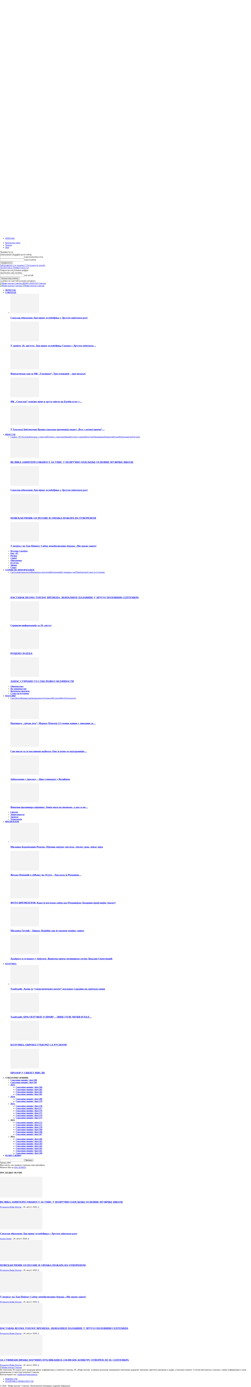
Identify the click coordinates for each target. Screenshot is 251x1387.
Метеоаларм (55, 572)
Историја (56, 698)
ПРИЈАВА (10, 238)
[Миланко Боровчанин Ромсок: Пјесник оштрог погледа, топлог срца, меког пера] (24, 842)
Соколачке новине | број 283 (29, 1089)
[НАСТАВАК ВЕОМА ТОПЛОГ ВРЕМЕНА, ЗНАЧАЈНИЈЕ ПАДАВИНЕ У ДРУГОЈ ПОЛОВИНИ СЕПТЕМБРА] (24, 592)
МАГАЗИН (10, 696)
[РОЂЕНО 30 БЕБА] (24, 648)
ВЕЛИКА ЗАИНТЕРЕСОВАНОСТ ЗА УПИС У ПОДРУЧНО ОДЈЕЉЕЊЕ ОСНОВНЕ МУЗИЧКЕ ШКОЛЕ (71, 462)
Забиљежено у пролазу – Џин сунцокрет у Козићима (40, 779)
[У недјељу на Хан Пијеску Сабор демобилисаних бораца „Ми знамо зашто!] (24, 541)
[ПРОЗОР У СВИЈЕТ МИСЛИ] (24, 1068)
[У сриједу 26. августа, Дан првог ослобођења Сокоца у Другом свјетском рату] (24, 340)
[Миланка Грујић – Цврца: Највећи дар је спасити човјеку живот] (24, 926)
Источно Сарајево (78, 437)
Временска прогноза (40, 572)
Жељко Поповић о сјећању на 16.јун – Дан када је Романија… (45, 874)
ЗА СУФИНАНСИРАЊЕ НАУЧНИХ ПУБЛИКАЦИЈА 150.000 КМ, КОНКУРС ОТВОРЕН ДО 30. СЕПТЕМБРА (64, 1360)
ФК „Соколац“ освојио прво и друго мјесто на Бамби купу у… (46, 401)
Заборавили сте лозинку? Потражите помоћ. (22, 265)
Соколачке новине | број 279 (29, 1101)
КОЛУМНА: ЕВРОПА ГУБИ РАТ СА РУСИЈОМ (38, 1044)
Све (12, 437)
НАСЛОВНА (20, 1167)
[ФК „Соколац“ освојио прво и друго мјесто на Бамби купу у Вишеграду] (24, 396)
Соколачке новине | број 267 (29, 1134)
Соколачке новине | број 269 (29, 1129)
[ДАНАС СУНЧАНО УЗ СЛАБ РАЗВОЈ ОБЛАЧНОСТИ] (24, 676)
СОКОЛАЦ (10, 292)
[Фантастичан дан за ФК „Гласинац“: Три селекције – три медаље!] (24, 368)
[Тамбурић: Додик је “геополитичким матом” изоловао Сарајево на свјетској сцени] (24, 984)
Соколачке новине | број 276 (29, 1111)
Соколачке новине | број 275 (29, 1113)
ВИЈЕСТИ (10, 434)
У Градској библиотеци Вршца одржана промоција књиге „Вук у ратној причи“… (57, 429)
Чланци (8, 245)
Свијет (132, 437)
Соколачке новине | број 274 (29, 1115)
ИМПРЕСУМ (11, 1379)
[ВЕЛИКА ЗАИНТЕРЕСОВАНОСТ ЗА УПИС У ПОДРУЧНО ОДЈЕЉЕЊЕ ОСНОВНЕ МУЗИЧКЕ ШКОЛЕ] (24, 457)
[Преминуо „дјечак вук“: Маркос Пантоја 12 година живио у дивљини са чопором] (24, 718)
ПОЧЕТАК (10, 290)
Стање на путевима (96, 572)
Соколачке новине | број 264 (29, 1144)
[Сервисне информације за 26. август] (24, 620)
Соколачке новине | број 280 (29, 1099)
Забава (67, 437)
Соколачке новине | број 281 (29, 1094)
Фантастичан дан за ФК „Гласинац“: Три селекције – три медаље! (48, 373)
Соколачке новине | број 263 (29, 1146)
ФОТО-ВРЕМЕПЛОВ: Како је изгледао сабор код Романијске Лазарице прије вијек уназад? (63, 902)
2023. (12, 1104)
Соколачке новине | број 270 (29, 1127)
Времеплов (26, 698)
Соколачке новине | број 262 (29, 1148)
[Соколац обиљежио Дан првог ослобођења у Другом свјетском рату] (24, 313)
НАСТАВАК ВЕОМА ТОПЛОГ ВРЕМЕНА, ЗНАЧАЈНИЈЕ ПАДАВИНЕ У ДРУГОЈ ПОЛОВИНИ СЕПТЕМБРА (74, 597)
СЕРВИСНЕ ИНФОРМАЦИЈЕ (20, 570)
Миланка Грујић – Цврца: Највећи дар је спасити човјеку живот (47, 930)
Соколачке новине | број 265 (29, 1141)
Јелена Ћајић (6, 1239)
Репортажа (124, 437)
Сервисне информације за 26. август (31, 625)
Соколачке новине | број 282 (29, 1092)
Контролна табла (12, 243)
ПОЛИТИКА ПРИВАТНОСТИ (14, 268)
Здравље (48, 698)
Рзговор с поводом (55, 437)
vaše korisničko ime (33, 257)
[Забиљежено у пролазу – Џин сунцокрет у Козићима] (24, 774)
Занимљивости (37, 698)
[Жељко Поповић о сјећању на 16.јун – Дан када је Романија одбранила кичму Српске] (24, 870)
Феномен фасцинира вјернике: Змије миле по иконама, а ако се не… (49, 807)
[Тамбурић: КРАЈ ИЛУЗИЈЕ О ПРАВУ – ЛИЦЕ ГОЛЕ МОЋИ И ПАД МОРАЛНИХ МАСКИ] (24, 1012)
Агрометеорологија (22, 572)
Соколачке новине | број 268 (29, 1132)
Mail (7, 247)
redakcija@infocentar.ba (27, 1374)
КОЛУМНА (10, 964)
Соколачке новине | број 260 (29, 1153)
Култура (89, 437)
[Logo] (11, 286)
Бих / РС (17, 437)
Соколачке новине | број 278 (29, 1106)
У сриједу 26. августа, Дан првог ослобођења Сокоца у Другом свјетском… (53, 345)
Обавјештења (81, 572)
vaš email (28, 275)
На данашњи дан (67, 572)
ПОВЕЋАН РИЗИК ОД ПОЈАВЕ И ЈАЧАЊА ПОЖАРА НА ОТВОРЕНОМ (53, 518)
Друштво (25, 437)
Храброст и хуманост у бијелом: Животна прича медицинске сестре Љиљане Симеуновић (61, 958)
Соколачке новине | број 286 (23, 1080)
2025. (12, 1085)
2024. (12, 1096)
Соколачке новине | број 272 (29, 1122)
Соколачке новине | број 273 (29, 1118)
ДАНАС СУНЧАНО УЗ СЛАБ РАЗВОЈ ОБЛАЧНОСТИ (42, 681)
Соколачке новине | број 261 (29, 1151)
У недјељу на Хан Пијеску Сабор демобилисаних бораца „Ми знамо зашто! (53, 546)
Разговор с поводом (38, 437)
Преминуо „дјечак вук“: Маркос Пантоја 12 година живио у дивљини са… (53, 723)
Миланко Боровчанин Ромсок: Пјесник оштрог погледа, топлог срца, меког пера (56, 846)
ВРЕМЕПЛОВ (12, 821)
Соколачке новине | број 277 (29, 1108)
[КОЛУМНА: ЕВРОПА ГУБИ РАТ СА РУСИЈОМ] (24, 1040)
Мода (62, 698)
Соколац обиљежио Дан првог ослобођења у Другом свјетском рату (49, 317)
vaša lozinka (30, 260)
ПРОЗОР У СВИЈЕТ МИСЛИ (27, 1072)
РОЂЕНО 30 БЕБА (21, 653)
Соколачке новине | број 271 (29, 1125)
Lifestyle (17, 698)
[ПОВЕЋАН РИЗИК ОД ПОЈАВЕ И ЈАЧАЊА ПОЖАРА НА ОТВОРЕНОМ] (24, 513)
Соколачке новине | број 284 (29, 1087)
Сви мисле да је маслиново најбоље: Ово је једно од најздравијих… (48, 751)
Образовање (98, 437)
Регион (116, 437)
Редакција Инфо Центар (11, 1207)
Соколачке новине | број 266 (29, 1139)
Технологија (70, 698)
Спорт (137, 437)
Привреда (108, 437)
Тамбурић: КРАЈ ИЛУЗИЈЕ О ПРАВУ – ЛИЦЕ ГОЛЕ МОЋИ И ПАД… (51, 1017)
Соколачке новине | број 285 (23, 1082)
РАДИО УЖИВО (13, 1155)
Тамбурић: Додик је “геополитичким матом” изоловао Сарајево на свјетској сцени (57, 988)
